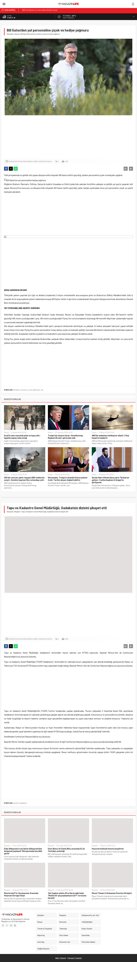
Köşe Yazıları (87, 928)
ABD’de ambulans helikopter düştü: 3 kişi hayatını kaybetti (110, 436)
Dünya (17, 34)
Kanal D (15, 803)
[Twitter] (7, 925)
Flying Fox (24, 390)
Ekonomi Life (64, 942)
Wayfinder (36, 390)
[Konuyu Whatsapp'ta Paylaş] (16, 169)
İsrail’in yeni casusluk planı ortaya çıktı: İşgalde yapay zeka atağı (22, 436)
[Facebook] (3, 925)
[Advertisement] (68, 137)
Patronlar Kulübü (88, 942)
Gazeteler (86, 935)
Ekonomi (62, 922)
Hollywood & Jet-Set (90, 915)
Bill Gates (16, 390)
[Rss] (15, 925)
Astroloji (40, 942)
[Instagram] (11, 925)
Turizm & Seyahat (44, 928)
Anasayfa (10, 34)
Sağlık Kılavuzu (43, 948)
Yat (42, 390)
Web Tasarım (60, 958)
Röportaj (41, 935)
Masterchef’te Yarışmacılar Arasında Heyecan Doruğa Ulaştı (21, 894)
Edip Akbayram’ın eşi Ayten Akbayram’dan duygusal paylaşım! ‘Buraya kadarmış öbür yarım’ (23, 851)
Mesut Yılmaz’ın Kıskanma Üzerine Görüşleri (112, 893)
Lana (30, 390)
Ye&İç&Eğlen (87, 922)
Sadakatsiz (23, 803)
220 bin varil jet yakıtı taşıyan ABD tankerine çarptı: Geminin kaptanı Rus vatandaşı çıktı (24, 478)
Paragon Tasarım (75, 958)
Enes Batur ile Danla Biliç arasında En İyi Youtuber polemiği (66, 849)
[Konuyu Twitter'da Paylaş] (11, 169)
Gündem (40, 915)
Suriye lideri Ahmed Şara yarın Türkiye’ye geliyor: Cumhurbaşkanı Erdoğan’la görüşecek (110, 480)
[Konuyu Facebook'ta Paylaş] (6, 169)
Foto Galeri (63, 935)
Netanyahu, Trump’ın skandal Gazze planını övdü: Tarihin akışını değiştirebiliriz (67, 478)
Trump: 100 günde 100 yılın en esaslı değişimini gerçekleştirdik (46, 10)
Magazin (17, 512)
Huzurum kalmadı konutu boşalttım (108, 848)
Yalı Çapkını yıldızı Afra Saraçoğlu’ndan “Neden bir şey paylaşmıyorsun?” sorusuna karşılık (67, 895)
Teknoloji (63, 928)
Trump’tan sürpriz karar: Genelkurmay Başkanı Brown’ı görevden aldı (65, 436)
